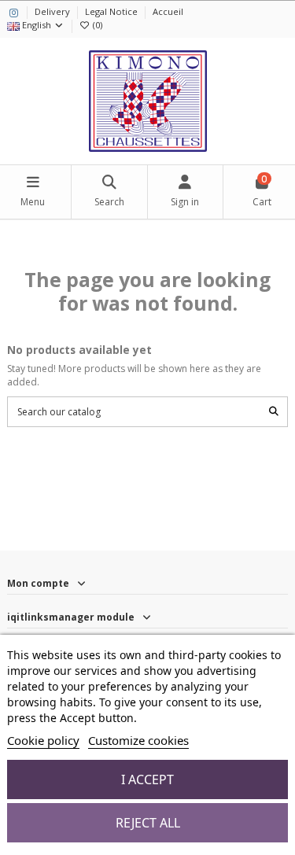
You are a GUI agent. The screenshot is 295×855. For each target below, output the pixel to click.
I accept (147, 779)
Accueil (168, 11)
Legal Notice (112, 11)
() (97, 25)
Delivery (53, 11)
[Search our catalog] (274, 411)
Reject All (148, 822)
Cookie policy (43, 740)
